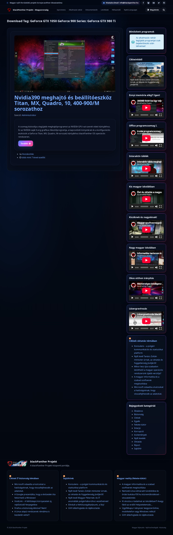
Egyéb (137, 421)
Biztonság (139, 414)
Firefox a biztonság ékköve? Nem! (30, 508)
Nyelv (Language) (130, 10)
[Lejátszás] (132, 115)
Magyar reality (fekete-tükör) (131, 478)
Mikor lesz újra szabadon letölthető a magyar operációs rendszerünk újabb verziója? (146, 82)
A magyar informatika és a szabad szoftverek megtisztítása (146, 380)
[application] (146, 107)
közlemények (140, 434)
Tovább (24, 143)
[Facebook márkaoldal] (143, 3)
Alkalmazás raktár (75, 10)
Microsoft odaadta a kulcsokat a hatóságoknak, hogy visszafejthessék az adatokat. (148, 390)
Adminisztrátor (29, 115)
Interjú (137, 428)
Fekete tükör (140, 424)
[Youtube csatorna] (154, 3)
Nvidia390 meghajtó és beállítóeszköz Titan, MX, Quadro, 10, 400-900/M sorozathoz (63, 103)
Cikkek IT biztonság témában (24, 478)
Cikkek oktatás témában (143, 340)
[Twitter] (159, 3)
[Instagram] (164, 3)
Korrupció (139, 431)
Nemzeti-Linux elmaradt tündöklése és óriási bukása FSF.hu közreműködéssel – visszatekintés (141, 494)
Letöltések (105, 10)
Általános (138, 411)
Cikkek (137, 417)
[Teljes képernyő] (160, 115)
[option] (146, 74)
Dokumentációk (91, 10)
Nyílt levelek (140, 438)
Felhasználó (116, 10)
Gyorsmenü (61, 10)
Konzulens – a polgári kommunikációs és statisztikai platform (148, 349)
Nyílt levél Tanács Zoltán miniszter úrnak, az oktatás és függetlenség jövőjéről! (148, 360)
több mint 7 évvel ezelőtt (33, 157)
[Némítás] (156, 115)
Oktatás (138, 441)
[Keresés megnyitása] (163, 9)
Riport (137, 445)
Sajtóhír (138, 448)
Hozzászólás (28, 154)
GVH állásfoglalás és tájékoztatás (84, 508)
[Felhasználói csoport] (148, 3)
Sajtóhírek (68, 478)
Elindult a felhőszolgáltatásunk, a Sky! (86, 504)
